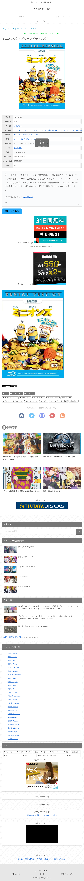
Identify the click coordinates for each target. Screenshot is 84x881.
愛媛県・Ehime (12, 657)
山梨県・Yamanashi (14, 703)
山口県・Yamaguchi (13, 667)
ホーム (42, 874)
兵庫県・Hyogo (12, 699)
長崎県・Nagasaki (13, 671)
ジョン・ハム (33, 135)
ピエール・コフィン (33, 139)
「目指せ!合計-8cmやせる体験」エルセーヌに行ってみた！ (42, 859)
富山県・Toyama (13, 682)
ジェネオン (18, 148)
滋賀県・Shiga (12, 660)
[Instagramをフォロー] (42, 415)
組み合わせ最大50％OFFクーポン (42, 815)
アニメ (7, 393)
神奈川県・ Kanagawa (14, 674)
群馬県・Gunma (13, 707)
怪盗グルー (18, 126)
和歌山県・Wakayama (14, 696)
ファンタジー (18, 130)
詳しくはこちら (12, 211)
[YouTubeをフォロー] (52, 415)
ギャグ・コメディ (40, 130)
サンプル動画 (77, 130)
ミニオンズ (28, 197)
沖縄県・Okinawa (13, 728)
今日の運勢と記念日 (12, 637)
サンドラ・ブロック (21, 135)
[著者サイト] (21, 415)
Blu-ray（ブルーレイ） (63, 130)
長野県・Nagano (13, 721)
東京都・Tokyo (12, 731)
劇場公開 (51, 130)
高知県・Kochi (12, 710)
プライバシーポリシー (68, 874)
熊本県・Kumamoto (13, 689)
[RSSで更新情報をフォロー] (62, 415)
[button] (79, 532)
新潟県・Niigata (12, 653)
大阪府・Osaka (12, 692)
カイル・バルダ (19, 139)
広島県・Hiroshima (14, 714)
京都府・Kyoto (12, 678)
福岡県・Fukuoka (13, 724)
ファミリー (28, 130)
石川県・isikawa (13, 739)
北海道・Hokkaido (13, 735)
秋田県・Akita (12, 717)
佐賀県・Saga (12, 685)
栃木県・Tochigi (12, 664)
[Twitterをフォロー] (32, 415)
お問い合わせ (15, 874)
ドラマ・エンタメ (17, 393)
